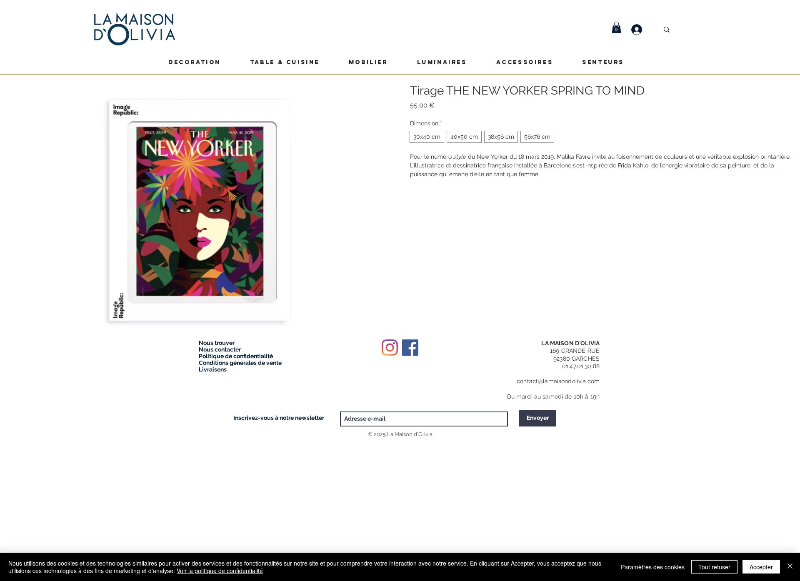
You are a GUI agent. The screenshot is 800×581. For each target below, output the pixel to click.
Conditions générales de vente (240, 362)
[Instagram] (390, 347)
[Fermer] (790, 566)
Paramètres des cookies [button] (653, 567)
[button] (616, 27)
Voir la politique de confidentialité (220, 570)
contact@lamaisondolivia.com (558, 381)
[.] (640, 29)
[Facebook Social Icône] (410, 347)
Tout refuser (714, 567)
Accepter (761, 567)
